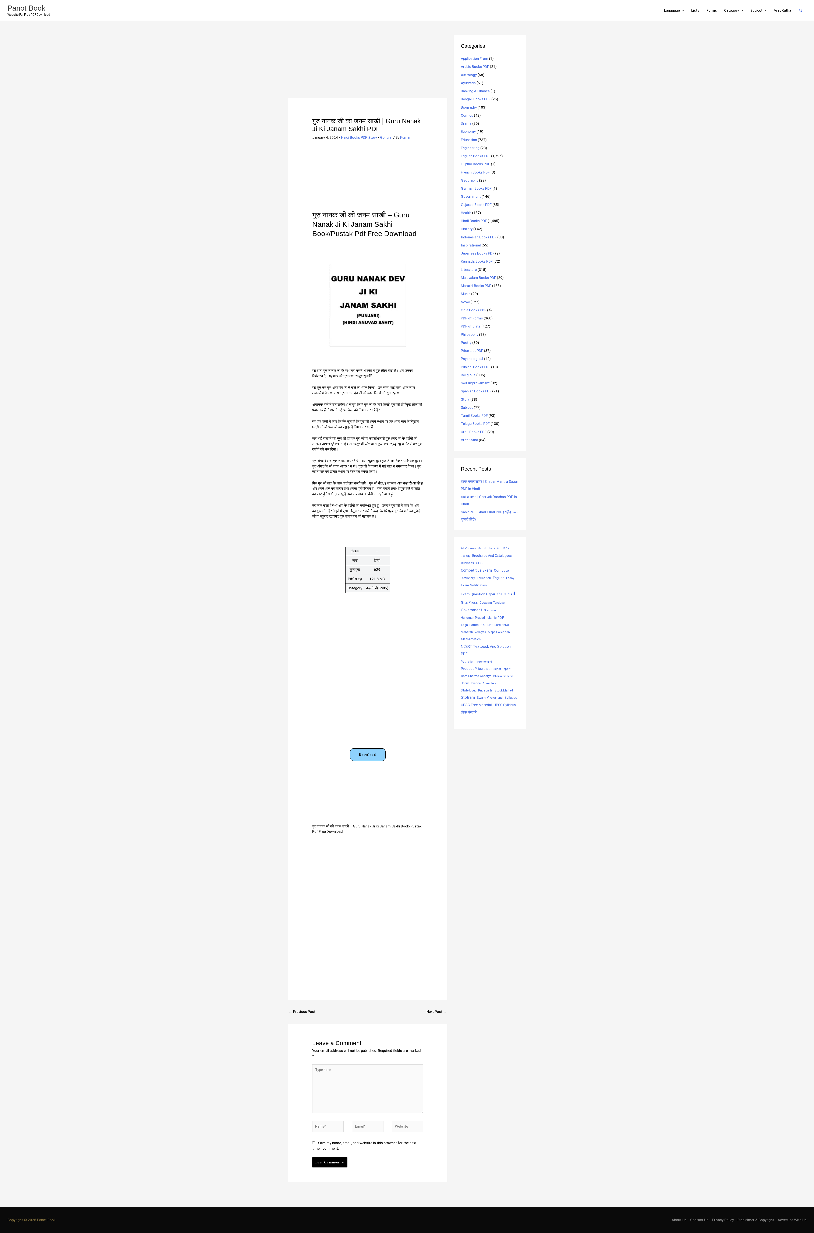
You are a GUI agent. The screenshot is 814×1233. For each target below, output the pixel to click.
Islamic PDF (495, 618)
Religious (468, 375)
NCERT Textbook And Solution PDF (486, 650)
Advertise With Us (792, 1220)
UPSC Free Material (476, 705)
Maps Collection (499, 632)
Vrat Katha (782, 10)
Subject (756, 10)
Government (471, 196)
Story (372, 137)
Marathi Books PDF (476, 286)
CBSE (480, 563)
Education (469, 140)
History (467, 229)
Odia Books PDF (473, 310)
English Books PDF (475, 156)
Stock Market (504, 690)
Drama (466, 123)
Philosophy (469, 334)
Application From (474, 58)
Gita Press (469, 602)
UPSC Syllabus (505, 705)
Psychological (472, 359)
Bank (505, 548)
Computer (502, 570)
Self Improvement (475, 383)
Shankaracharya (503, 676)
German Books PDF (476, 188)
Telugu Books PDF (475, 423)
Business (467, 563)
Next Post (437, 1011)
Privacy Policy (723, 1220)
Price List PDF (472, 350)
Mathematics (471, 639)
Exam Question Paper (478, 594)
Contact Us (699, 1220)
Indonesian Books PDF (478, 237)
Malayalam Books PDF (478, 278)
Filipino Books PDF (475, 164)
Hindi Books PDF (354, 137)
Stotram (468, 697)
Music (465, 294)
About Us (679, 1220)
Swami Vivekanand (490, 697)
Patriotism (468, 661)
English (498, 578)
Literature (469, 269)
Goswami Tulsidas (492, 602)
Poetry (466, 342)
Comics (467, 115)
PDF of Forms (472, 318)
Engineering (470, 148)
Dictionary (468, 578)
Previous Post (302, 1011)
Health (466, 213)
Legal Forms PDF (473, 625)
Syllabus (511, 698)
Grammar (490, 610)
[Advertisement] (367, 66)
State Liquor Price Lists (477, 690)
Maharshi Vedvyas (473, 632)
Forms (712, 10)
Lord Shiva (502, 625)
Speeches (489, 683)
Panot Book (26, 8)
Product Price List (475, 668)
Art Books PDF (489, 548)
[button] (800, 10)
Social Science (471, 683)
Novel (465, 302)
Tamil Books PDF (474, 415)
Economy (468, 131)
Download (367, 754)
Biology (465, 555)
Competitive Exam (476, 570)
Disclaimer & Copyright (755, 1220)
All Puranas (468, 548)
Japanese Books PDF (477, 253)
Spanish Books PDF (476, 391)
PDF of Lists (471, 326)
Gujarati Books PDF (476, 205)
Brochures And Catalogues (492, 556)
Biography (469, 107)
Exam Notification (474, 585)
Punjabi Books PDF (475, 367)
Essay (510, 578)
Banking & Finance (475, 91)
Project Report (501, 668)
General (386, 137)
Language (672, 10)
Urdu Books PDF (473, 432)
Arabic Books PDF (475, 66)
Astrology (469, 75)
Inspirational (471, 245)
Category (731, 10)
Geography (469, 180)
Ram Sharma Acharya (476, 676)
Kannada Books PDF (477, 261)
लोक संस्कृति (469, 712)
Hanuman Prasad (473, 618)
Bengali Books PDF (476, 99)
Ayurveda (468, 83)
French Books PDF (475, 172)
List (490, 625)
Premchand (484, 661)
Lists (695, 10)
